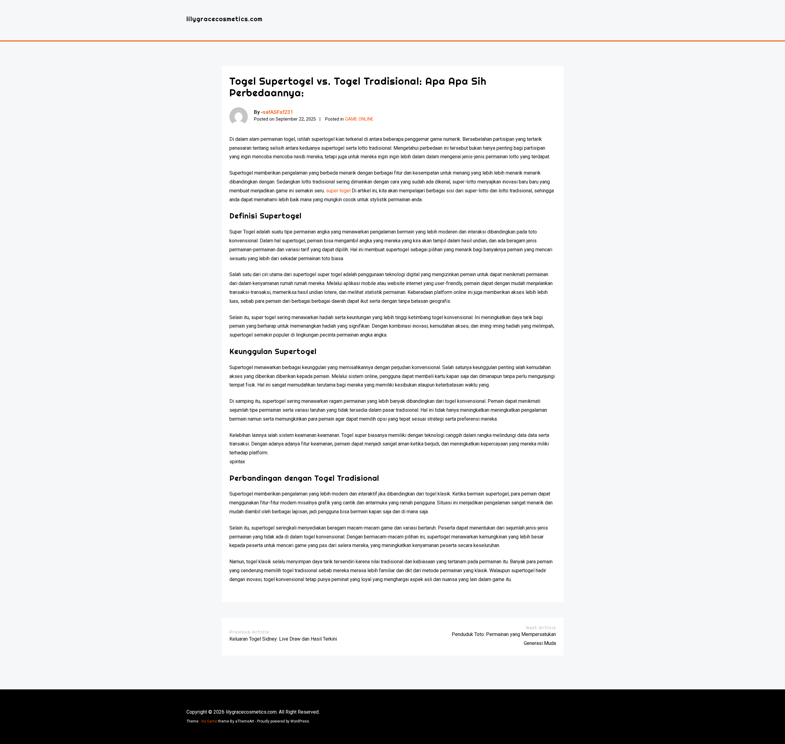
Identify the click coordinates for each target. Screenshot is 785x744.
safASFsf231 (278, 112)
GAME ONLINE (359, 119)
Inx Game (209, 721)
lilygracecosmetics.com (224, 19)
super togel (338, 191)
